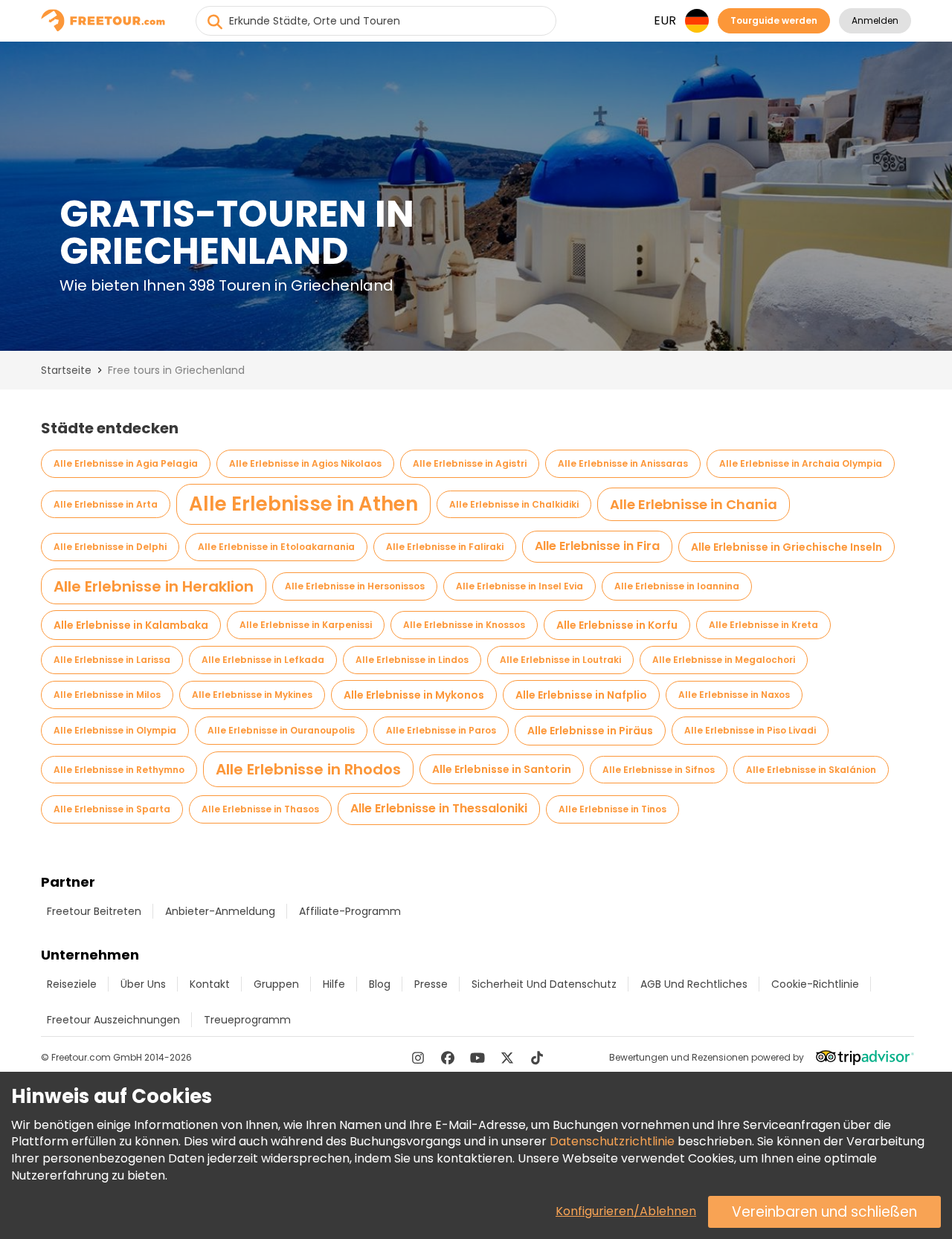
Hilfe (334, 984)
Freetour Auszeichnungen (113, 1019)
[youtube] (477, 1058)
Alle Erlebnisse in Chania (693, 504)
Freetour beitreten (94, 911)
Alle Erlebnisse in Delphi (110, 546)
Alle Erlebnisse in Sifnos (658, 769)
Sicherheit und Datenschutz (544, 984)
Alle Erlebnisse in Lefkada (263, 659)
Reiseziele (72, 984)
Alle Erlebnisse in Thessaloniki (438, 808)
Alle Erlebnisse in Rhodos (308, 769)
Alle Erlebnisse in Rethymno (119, 769)
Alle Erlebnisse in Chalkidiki (514, 504)
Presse (431, 984)
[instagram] (418, 1058)
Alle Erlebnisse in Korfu (617, 625)
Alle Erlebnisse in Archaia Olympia (800, 463)
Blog (379, 984)
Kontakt (210, 984)
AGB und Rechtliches (693, 984)
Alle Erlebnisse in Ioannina (676, 586)
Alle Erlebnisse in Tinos (612, 809)
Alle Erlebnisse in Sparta (112, 809)
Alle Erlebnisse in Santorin (501, 769)
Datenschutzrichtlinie (612, 1141)
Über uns (143, 984)
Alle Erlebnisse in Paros (441, 730)
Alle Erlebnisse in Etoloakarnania (276, 546)
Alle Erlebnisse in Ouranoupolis (281, 730)
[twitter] (507, 1058)
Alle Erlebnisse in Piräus (590, 730)
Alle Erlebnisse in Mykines (252, 694)
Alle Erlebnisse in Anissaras (623, 463)
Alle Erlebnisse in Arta (106, 504)
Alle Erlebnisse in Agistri (470, 463)
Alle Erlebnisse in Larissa (112, 659)
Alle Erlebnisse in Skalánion (811, 769)
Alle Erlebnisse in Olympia (115, 730)
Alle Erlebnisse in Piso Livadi (750, 730)
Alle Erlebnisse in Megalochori (723, 659)
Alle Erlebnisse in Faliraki (445, 546)
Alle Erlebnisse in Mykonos (414, 695)
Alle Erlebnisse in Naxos (734, 694)
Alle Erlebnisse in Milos (107, 694)
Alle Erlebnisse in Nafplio (581, 695)
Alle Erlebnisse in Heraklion (154, 586)
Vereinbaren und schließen (824, 1212)
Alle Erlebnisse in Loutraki (560, 659)
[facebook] (448, 1058)
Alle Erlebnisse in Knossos (464, 624)
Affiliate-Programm (350, 911)
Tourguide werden (773, 20)
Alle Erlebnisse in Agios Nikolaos (305, 463)
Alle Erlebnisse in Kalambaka (131, 625)
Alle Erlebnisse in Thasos (260, 809)
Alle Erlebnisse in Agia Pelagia (126, 463)
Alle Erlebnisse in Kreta (763, 624)
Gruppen (276, 984)
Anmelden (875, 20)
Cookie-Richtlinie (815, 984)
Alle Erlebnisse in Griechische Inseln (786, 547)
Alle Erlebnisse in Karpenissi (305, 624)
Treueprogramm (247, 1019)
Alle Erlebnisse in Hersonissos (355, 586)
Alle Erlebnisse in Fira (597, 545)
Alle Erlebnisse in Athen (303, 504)
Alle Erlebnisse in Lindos (412, 659)
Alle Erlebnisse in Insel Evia (519, 586)
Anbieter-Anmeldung (220, 911)
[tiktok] (537, 1058)
